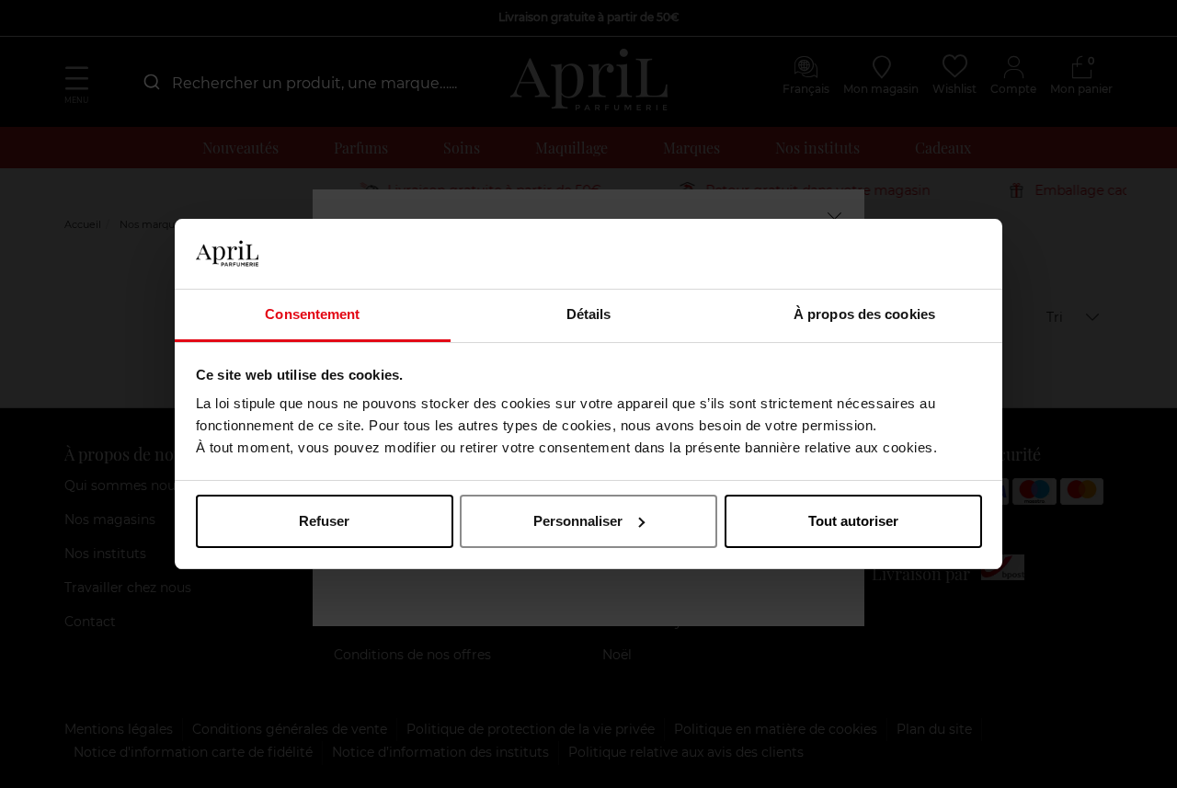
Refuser (324, 521)
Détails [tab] (588, 314)
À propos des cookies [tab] (864, 314)
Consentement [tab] (312, 314)
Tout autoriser (853, 521)
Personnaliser (578, 521)
